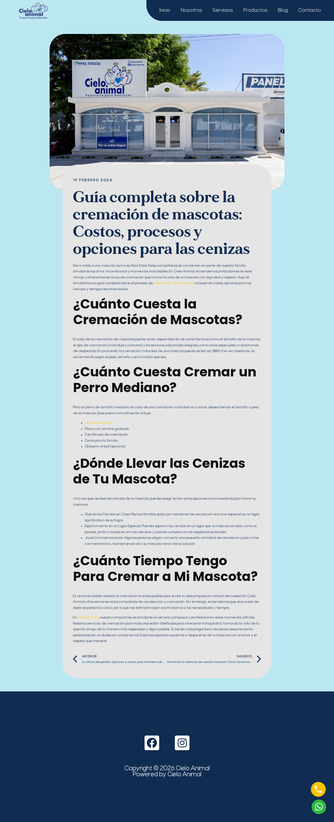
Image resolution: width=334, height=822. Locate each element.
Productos (255, 10)
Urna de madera (99, 423)
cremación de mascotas (173, 283)
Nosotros (191, 10)
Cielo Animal (88, 618)
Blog (283, 10)
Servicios (223, 10)
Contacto (309, 10)
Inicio (164, 10)
